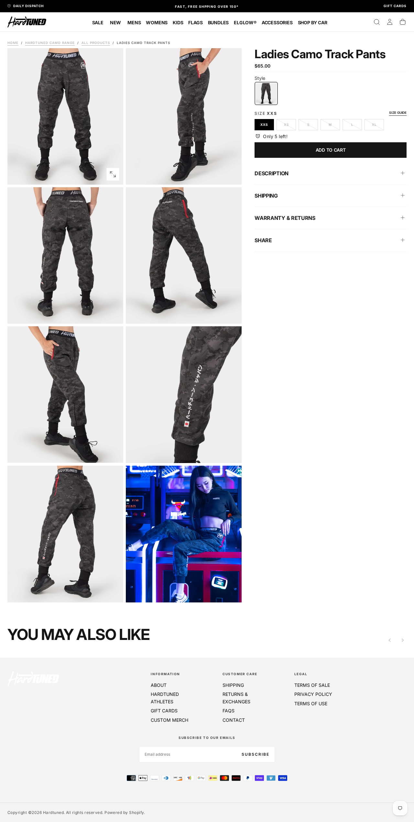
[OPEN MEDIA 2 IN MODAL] (113, 313)
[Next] (403, 640)
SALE (98, 22)
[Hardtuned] (33, 679)
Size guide (398, 112)
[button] (377, 22)
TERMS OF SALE (312, 685)
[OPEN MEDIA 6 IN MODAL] (113, 592)
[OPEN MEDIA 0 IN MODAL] (113, 174)
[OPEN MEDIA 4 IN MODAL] (113, 452)
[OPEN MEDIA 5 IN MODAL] (231, 453)
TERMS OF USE (310, 703)
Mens (134, 22)
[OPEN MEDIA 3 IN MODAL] (231, 313)
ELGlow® (245, 22)
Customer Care (240, 674)
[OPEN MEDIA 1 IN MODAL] (231, 174)
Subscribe (255, 754)
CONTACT (234, 720)
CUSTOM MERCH (169, 720)
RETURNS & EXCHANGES (236, 697)
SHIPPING (233, 685)
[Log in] (390, 22)
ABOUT (159, 685)
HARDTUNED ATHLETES (165, 697)
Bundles (218, 22)
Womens (157, 22)
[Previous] (390, 640)
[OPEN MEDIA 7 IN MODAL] (231, 592)
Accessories (277, 22)
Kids (178, 22)
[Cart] (403, 22)
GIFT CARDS (164, 710)
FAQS (228, 710)
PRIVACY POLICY (313, 694)
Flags (195, 22)
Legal (301, 674)
